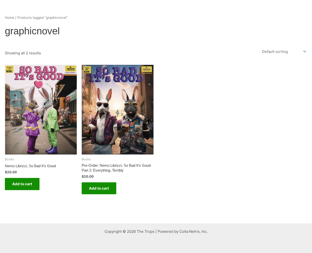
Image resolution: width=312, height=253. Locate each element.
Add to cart (22, 184)
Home (9, 17)
